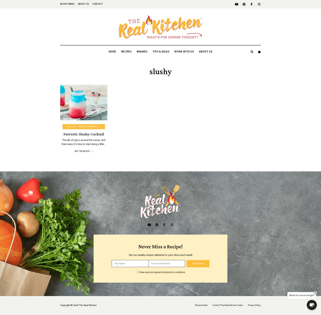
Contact (97, 4)
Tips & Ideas (160, 52)
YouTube (236, 4)
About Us (83, 4)
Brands (142, 52)
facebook (251, 4)
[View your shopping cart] (259, 51)
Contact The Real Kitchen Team (227, 305)
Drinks (82, 126)
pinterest (244, 4)
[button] (312, 305)
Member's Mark (95, 126)
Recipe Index (67, 4)
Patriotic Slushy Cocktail (83, 134)
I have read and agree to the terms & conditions (162, 272)
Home (112, 52)
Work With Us (184, 52)
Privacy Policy (254, 305)
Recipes (126, 52)
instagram (259, 4)
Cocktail (72, 126)
